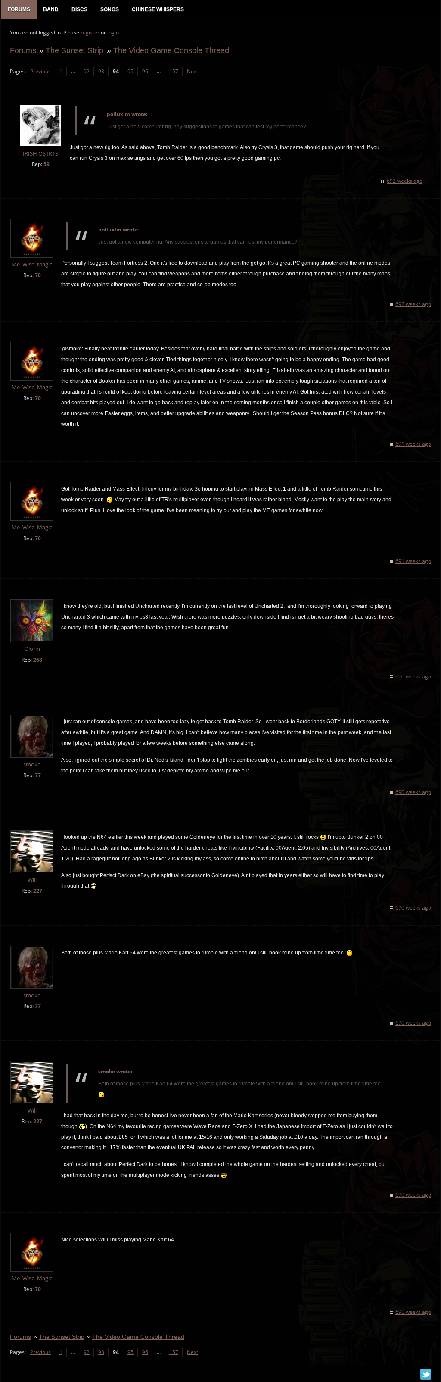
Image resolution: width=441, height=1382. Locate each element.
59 (46, 164)
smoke (31, 764)
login (113, 32)
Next (192, 71)
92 (87, 71)
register (90, 32)
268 (37, 660)
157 (173, 71)
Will (32, 880)
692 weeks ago (404, 180)
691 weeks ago (413, 443)
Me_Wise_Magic (32, 264)
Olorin (32, 649)
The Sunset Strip (74, 50)
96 (145, 71)
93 (101, 71)
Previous (40, 71)
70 (38, 275)
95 (130, 71)
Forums (23, 50)
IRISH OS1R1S (40, 153)
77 (38, 775)
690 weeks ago (413, 676)
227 (37, 891)
